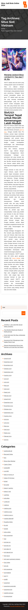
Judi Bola (6, 495)
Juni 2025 (6, 382)
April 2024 (7, 429)
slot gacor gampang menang (12, 559)
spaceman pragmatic (10, 586)
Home (3, 28)
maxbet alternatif (8, 518)
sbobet (6, 528)
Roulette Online (8, 522)
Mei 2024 (6, 426)
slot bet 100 (7, 542)
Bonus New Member (9, 461)
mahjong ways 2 (8, 515)
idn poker (6, 484)
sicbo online (7, 532)
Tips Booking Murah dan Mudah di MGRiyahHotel (13, 330)
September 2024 (8, 412)
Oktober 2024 (8, 409)
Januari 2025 (7, 399)
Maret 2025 (7, 392)
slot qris (6, 566)
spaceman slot (8, 589)
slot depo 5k (7, 549)
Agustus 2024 (8, 416)
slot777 (6, 576)
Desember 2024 (8, 402)
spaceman (7, 583)
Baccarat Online (8, 454)
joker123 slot (7, 491)
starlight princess (8, 593)
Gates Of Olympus (9, 478)
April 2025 (6, 389)
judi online (9, 70)
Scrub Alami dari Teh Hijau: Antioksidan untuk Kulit (14, 336)
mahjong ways (8, 512)
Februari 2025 (7, 395)
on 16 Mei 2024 (10, 66)
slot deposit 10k (8, 552)
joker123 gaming (8, 488)
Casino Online (7, 464)
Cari (4, 307)
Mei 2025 (6, 385)
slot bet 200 (7, 545)
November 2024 (8, 406)
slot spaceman (8, 569)
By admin (8, 68)
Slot (5, 539)
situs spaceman (8, 535)
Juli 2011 (6, 439)
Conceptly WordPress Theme (17, 606)
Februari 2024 (7, 436)
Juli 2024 (6, 419)
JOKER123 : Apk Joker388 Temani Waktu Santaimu (13, 325)
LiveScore (6, 501)
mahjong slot (7, 508)
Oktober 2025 (8, 368)
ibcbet (5, 481)
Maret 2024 (7, 433)
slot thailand (7, 572)
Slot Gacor (13, 70)
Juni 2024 (6, 422)
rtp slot (6, 525)
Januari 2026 (7, 358)
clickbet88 (7, 468)
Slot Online (7, 562)
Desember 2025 (8, 362)
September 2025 (8, 372)
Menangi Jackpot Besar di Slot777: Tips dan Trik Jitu (14, 77)
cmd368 (6, 471)
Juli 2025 (6, 379)
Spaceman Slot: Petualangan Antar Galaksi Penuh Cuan (13, 341)
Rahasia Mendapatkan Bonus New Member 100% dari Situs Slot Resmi (13, 346)
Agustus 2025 (8, 375)
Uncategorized (8, 596)
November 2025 (8, 365)
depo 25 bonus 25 (9, 474)
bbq (5, 457)
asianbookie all (8, 451)
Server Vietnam (16, 258)
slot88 (6, 579)
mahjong (6, 505)
